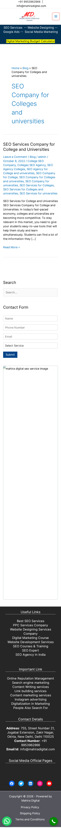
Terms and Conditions (30, 819)
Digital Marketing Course (30, 638)
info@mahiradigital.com (31, 5)
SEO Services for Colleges (37, 185)
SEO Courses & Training (30, 646)
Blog (25, 68)
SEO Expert (30, 650)
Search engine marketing (30, 683)
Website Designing (41, 27)
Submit (10, 354)
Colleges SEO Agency (31, 165)
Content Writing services (30, 687)
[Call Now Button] (53, 821)
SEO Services (13, 27)
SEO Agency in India (30, 654)
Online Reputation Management (30, 678)
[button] (2, 16)
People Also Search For (30, 708)
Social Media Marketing (41, 32)
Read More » (11, 247)
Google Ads (11, 32)
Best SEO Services (30, 621)
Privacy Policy (30, 807)
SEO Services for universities (38, 193)
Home (15, 68)
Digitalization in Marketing (30, 704)
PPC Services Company (30, 625)
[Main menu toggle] (56, 16)
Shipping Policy (30, 813)
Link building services (30, 691)
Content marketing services (30, 695)
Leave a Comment (15, 156)
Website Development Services (31, 642)
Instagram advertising (30, 699)
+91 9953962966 (29, 1)
